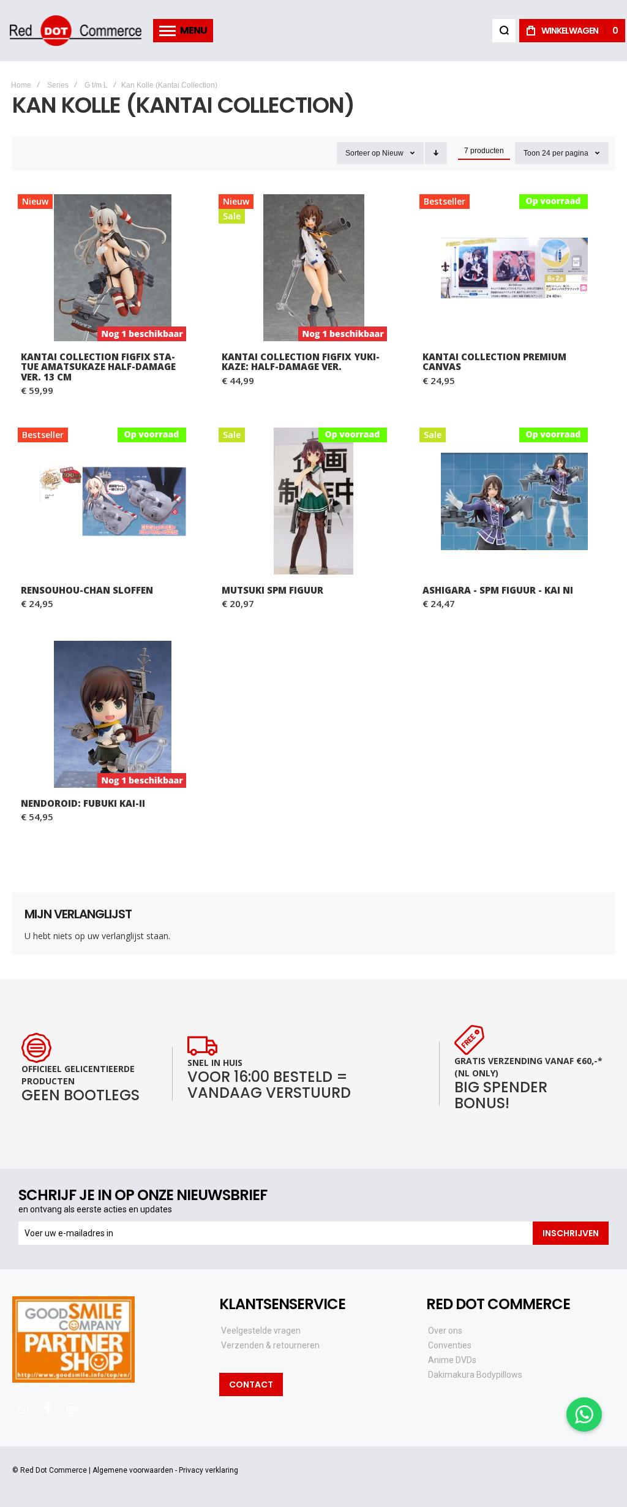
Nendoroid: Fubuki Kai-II (113, 714)
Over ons (445, 1330)
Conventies (449, 1345)
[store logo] (75, 30)
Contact (251, 1384)
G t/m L (96, 85)
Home (21, 85)
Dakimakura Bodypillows (475, 1375)
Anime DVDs (452, 1360)
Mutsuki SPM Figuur (313, 501)
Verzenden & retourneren (270, 1345)
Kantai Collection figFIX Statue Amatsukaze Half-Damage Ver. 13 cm (113, 267)
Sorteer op (362, 153)
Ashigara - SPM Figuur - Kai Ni (514, 501)
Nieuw (393, 153)
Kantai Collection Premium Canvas (514, 267)
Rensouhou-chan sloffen (113, 501)
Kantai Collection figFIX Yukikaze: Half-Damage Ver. (313, 267)
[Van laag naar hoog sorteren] (436, 153)
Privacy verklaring (208, 1470)
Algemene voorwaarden (132, 1470)
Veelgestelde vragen (261, 1330)
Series (58, 85)
